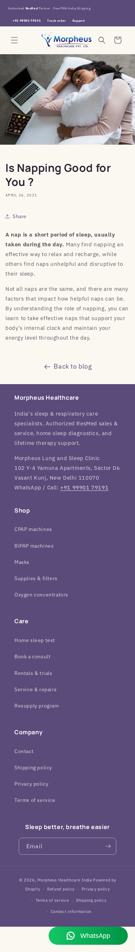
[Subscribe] (108, 846)
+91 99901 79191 (84, 487)
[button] (14, 40)
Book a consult (32, 656)
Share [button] (20, 216)
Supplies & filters (36, 578)
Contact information (71, 911)
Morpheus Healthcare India (64, 880)
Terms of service (34, 800)
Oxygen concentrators (41, 594)
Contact (23, 751)
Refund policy (61, 889)
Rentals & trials (33, 673)
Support (78, 20)
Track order (56, 20)
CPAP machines (33, 529)
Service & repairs (35, 689)
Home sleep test (34, 640)
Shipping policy (33, 767)
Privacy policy (31, 784)
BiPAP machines (34, 546)
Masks (22, 562)
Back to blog (73, 366)
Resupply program (36, 705)
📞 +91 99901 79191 (24, 20)
